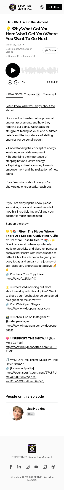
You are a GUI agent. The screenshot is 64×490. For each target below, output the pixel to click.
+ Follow (54, 7)
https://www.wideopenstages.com (28, 308)
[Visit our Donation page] (53, 467)
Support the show (17, 223)
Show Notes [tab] (14, 94)
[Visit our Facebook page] (10, 467)
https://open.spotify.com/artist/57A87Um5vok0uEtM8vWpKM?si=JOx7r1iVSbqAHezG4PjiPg (31, 377)
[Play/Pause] (13, 70)
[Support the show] (42, 7)
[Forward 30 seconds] (16, 82)
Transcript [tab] (49, 94)
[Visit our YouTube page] (36, 467)
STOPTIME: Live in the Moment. (25, 7)
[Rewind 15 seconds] (9, 82)
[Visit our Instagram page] (28, 467)
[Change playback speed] (23, 82)
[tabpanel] (32, 245)
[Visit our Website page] (45, 467)
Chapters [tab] (31, 94)
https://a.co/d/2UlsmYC (21, 278)
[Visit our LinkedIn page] (19, 467)
